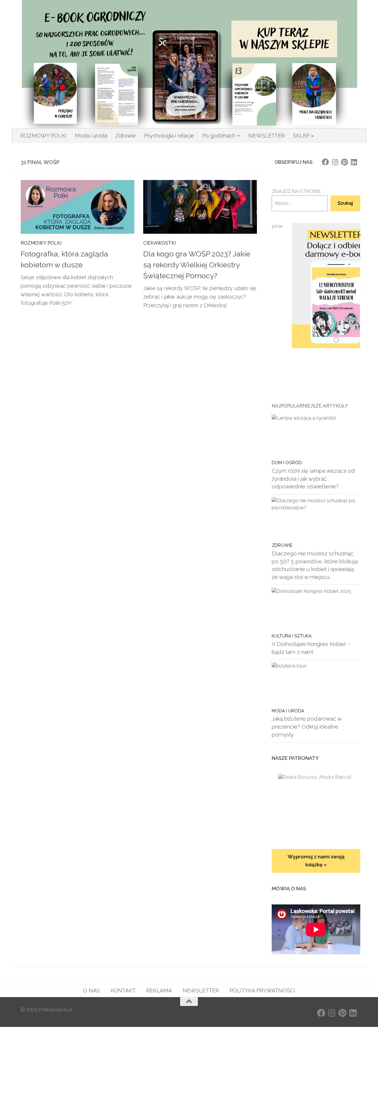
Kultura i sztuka (292, 635)
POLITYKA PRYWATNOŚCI (262, 990)
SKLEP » (303, 135)
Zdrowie (125, 135)
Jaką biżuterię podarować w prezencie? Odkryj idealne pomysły (306, 726)
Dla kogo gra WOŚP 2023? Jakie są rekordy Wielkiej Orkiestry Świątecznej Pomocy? (196, 265)
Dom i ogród (287, 462)
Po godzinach (218, 135)
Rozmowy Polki (41, 243)
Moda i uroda (91, 135)
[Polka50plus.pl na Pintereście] (344, 162)
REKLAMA (159, 990)
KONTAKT (123, 990)
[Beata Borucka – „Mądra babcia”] (316, 805)
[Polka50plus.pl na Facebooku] (325, 162)
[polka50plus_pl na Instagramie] (334, 162)
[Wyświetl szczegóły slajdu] (316, 285)
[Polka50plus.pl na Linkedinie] (353, 162)
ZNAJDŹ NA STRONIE (296, 191)
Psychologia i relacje (169, 135)
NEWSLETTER (266, 135)
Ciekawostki (159, 243)
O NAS (91, 990)
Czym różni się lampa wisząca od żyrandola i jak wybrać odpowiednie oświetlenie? (313, 478)
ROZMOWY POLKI (43, 135)
